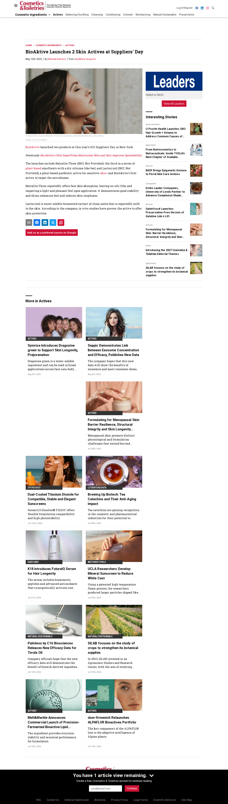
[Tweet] (53, 222)
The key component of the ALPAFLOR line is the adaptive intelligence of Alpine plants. (113, 732)
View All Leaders (174, 103)
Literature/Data (97, 487)
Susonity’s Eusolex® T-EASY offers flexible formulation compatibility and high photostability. (51, 514)
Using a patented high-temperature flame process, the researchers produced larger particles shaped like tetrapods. (113, 588)
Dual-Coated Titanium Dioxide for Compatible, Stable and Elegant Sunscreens (53, 499)
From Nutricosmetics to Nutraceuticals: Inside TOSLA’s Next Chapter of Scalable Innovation (165, 153)
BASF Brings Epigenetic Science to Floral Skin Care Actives (166, 172)
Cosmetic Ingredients (48, 45)
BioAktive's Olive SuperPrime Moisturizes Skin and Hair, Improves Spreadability (91, 155)
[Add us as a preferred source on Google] (61, 222)
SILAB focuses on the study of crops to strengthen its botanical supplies (167, 271)
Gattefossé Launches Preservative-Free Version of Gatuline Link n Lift (165, 212)
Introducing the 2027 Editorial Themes (166, 252)
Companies (151, 183)
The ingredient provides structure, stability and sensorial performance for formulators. (52, 737)
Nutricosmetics (153, 124)
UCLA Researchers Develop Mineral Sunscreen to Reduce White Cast (110, 573)
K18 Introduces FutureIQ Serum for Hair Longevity (52, 571)
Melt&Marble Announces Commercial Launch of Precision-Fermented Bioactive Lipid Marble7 (53, 722)
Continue (132, 788)
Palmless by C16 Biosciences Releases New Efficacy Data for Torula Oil (52, 648)
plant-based (33, 168)
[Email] (29, 222)
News (148, 246)
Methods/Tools (97, 562)
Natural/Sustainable (40, 636)
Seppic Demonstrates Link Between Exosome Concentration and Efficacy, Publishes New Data (113, 350)
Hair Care (33, 562)
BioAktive (33, 147)
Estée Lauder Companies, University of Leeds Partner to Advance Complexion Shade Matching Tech (165, 191)
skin (103, 173)
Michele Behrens (57, 59)
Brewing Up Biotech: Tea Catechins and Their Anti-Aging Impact (112, 499)
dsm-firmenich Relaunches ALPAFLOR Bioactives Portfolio (112, 720)
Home (29, 45)
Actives (69, 45)
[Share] (37, 222)
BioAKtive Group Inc (85, 59)
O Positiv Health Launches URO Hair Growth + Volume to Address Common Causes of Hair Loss (166, 132)
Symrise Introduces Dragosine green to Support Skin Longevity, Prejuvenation (53, 350)
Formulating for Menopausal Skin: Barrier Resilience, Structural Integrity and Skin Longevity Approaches (164, 233)
